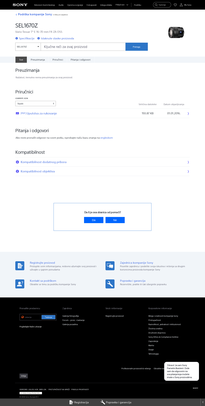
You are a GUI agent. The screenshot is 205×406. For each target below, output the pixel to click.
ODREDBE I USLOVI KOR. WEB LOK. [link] (33, 389)
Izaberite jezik (21, 98)
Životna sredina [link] (155, 328)
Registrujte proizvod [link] (115, 316)
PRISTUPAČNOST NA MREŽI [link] (59, 389)
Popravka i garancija (118, 402)
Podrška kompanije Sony (35, 14)
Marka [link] (151, 345)
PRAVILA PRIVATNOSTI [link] (80, 389)
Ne (115, 220)
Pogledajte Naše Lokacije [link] (31, 326)
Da (93, 220)
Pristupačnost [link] (154, 320)
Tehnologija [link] (153, 354)
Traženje (48, 317)
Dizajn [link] (151, 349)
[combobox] (70, 47)
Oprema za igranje (75, 5)
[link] (24, 376)
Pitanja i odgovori (80, 59)
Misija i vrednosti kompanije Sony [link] (163, 316)
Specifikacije (27, 38)
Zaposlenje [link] (153, 341)
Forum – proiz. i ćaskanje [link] (73, 320)
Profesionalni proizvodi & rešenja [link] (136, 368)
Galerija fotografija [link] (70, 316)
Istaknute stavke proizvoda (57, 38)
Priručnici (58, 59)
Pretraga (136, 47)
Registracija (81, 402)
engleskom (106, 137)
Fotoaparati (91, 5)
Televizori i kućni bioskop (44, 5)
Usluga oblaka (106, 5)
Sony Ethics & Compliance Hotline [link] (163, 337)
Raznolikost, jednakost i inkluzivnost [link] (164, 324)
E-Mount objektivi (61, 15)
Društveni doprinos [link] (157, 333)
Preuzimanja (38, 59)
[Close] (202, 402)
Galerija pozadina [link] (70, 324)
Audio (61, 5)
